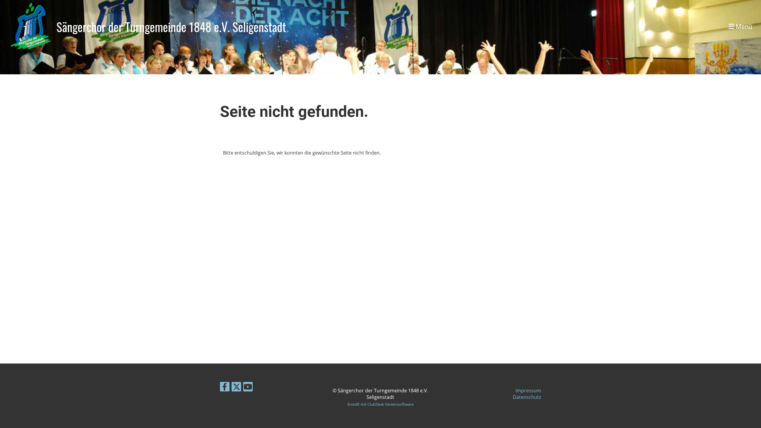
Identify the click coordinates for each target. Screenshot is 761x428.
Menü (743, 26)
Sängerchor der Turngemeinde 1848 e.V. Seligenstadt (171, 26)
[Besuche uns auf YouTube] (248, 387)
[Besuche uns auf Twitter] (236, 387)
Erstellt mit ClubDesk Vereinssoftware (380, 404)
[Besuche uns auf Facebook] (224, 387)
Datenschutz (527, 397)
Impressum (528, 390)
